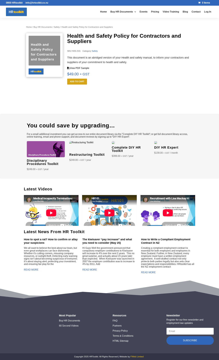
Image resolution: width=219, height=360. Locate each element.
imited (141, 356)
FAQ (115, 320)
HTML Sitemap (120, 341)
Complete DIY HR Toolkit (126, 149)
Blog (185, 11)
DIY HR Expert (166, 147)
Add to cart (77, 81)
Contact (196, 11)
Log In (207, 11)
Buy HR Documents (121, 11)
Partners (117, 325)
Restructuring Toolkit (87, 154)
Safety (57, 27)
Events (143, 11)
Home (103, 11)
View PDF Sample (79, 68)
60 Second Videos (69, 325)
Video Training (171, 11)
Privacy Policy (120, 330)
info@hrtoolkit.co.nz (36, 2)
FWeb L (134, 356)
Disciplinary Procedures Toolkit (42, 162)
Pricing (155, 11)
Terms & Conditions (123, 336)
